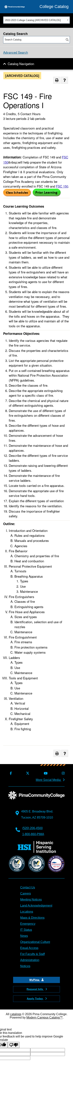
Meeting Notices (31, 899)
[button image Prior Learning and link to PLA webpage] (47, 194)
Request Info (35, 989)
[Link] (17, 194)
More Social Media (48, 779)
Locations (26, 911)
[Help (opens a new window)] (64, 80)
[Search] (67, 39)
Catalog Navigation (21, 63)
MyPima (34, 979)
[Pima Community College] (14, 6)
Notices (25, 966)
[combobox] (36, 20)
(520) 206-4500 (32, 828)
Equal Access (29, 948)
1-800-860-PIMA (33, 834)
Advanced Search (15, 52)
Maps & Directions (32, 917)
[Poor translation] (14, 1045)
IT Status (26, 929)
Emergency (27, 923)
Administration (29, 960)
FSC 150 (62, 186)
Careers (25, 893)
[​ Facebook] (10, 773)
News (24, 935)
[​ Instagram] (62, 773)
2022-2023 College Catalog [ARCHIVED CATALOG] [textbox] (33, 20)
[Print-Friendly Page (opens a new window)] (56, 80)
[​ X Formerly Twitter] (27, 773)
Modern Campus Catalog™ (44, 1017)
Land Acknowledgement (36, 905)
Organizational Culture (35, 942)
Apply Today (35, 998)
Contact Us (27, 887)
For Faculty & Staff (32, 954)
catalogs (15, 1014)
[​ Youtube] (45, 773)
